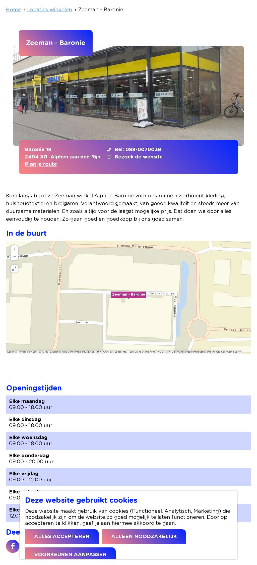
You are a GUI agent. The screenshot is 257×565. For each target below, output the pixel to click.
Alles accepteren (62, 536)
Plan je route (41, 164)
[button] (128, 297)
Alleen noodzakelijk (144, 536)
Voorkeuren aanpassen (70, 554)
